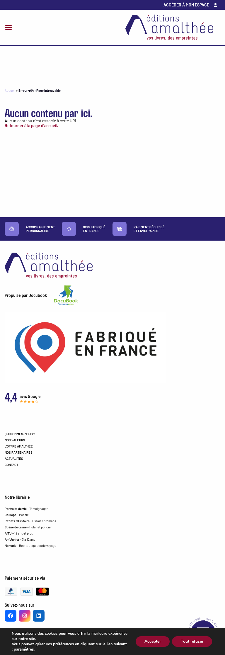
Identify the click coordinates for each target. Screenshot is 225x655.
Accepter (152, 641)
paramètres (24, 649)
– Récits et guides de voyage (30, 545)
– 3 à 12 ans (20, 539)
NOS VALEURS (15, 440)
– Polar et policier (28, 527)
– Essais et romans (30, 521)
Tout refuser (192, 641)
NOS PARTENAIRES (19, 452)
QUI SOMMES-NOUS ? (20, 434)
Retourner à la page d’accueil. (31, 125)
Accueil (10, 90)
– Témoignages (26, 509)
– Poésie (17, 515)
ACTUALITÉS (14, 458)
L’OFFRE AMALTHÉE (19, 446)
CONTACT (11, 465)
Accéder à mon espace (186, 4)
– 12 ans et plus (19, 533)
